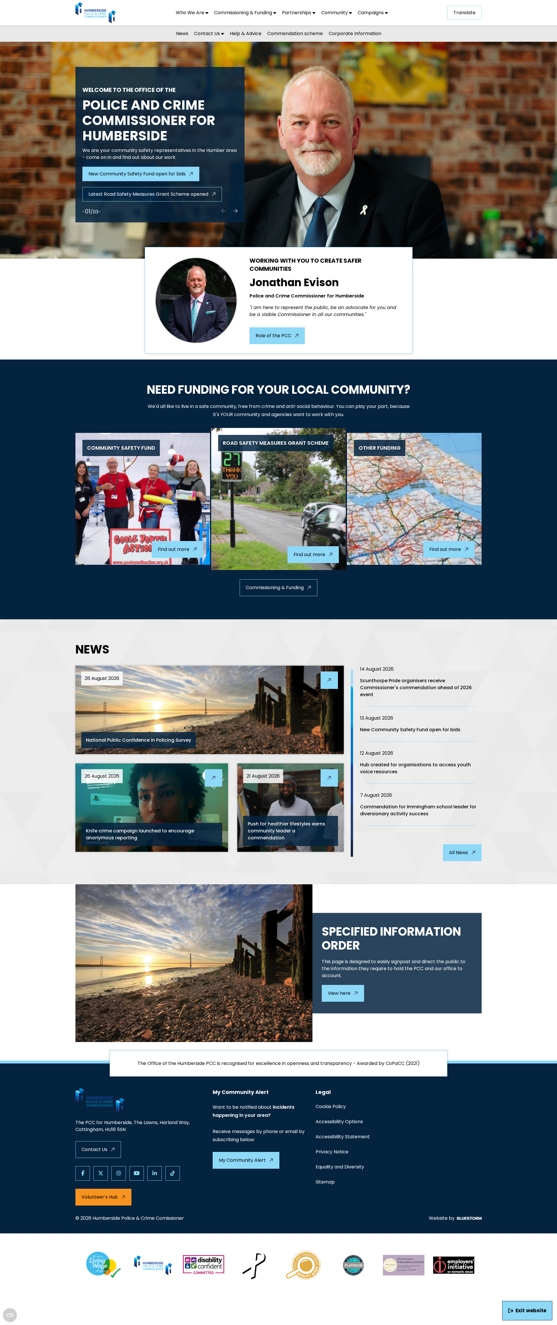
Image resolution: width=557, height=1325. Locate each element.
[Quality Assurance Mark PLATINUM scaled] (354, 1265)
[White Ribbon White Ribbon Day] (253, 1265)
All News (458, 852)
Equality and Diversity (340, 1167)
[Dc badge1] (203, 1265)
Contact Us (94, 1149)
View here (339, 993)
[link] (278, 150)
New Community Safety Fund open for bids (137, 173)
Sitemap (325, 1182)
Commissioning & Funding (275, 587)
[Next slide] (235, 211)
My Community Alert (242, 1160)
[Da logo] (454, 1265)
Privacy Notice (332, 1151)
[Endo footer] (403, 1265)
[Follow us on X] (100, 1173)
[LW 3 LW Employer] (103, 1265)
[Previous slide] (223, 211)
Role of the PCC (273, 335)
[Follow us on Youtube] (136, 1173)
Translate (464, 12)
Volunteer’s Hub (100, 1197)
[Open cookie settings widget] (10, 1315)
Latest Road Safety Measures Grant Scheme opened (148, 194)
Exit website (531, 1310)
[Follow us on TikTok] (172, 1173)
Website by (442, 1218)
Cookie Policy (331, 1106)
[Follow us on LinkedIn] (154, 1173)
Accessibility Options (339, 1121)
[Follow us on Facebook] (82, 1173)
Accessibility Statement (343, 1136)
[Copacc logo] (303, 1265)
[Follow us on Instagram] (118, 1173)
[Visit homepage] (95, 12)
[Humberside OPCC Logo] (153, 1265)
